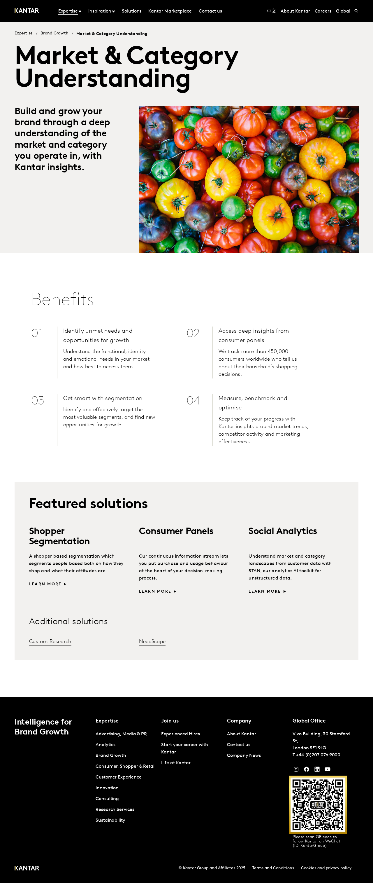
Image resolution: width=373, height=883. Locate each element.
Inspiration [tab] (99, 11)
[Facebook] (306, 771)
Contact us (210, 11)
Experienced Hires (180, 734)
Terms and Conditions (273, 868)
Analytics (105, 745)
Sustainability (110, 820)
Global (343, 11)
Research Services (115, 809)
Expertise (24, 33)
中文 (271, 11)
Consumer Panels (176, 531)
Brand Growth (55, 33)
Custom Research (50, 642)
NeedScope (152, 642)
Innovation (107, 788)
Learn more (45, 584)
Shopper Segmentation (59, 537)
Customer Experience (118, 777)
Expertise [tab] (68, 11)
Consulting (107, 799)
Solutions (131, 11)
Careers (323, 11)
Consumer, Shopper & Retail (126, 766)
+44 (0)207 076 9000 (318, 755)
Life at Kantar (176, 763)
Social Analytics (283, 531)
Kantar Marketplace (170, 11)
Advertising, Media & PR (121, 734)
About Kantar (295, 11)
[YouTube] (317, 771)
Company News (244, 755)
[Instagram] (296, 771)
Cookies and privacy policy (326, 868)
